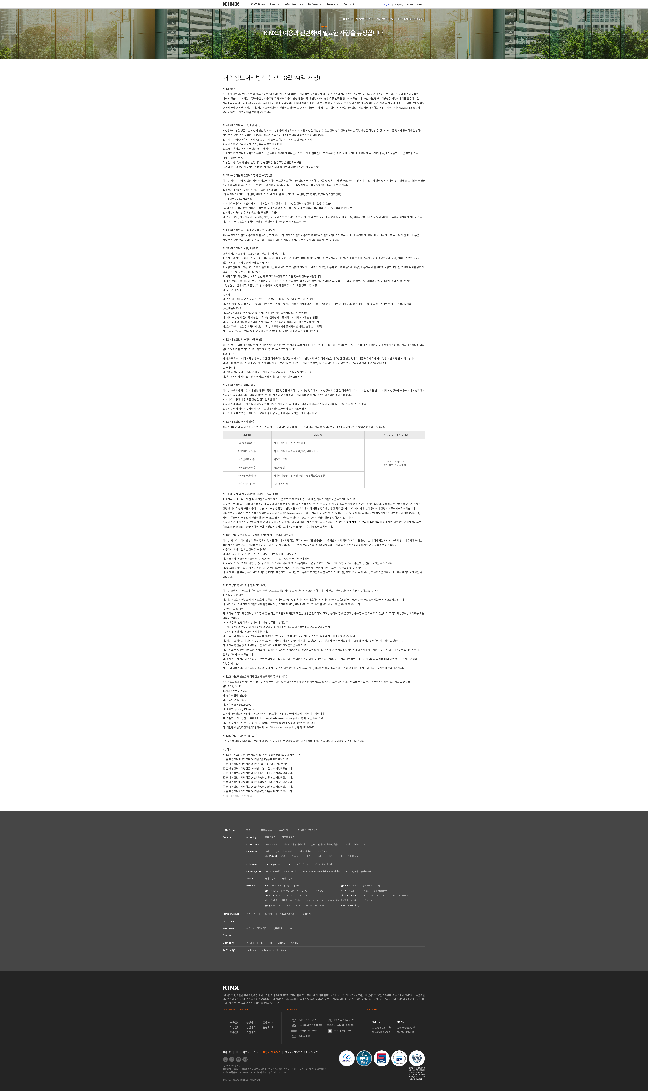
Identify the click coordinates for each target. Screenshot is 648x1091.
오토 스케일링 (317, 890)
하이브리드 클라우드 (299, 905)
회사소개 (250, 942)
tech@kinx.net (405, 1031)
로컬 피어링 (270, 837)
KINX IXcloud (353, 855)
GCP (308, 855)
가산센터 (234, 1027)
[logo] (231, 7)
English (419, 4)
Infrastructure (231, 914)
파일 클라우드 (383, 890)
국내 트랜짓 (270, 878)
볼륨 (353, 890)
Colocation (251, 864)
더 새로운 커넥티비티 (307, 830)
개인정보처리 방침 (365, 18)
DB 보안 (309, 900)
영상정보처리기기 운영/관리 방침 (301, 1052)
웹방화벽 (306, 864)
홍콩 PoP (268, 1022)
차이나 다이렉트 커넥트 (354, 844)
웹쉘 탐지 (368, 900)
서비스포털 (322, 851)
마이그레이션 (368, 895)
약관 (350, 18)
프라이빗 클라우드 (280, 905)
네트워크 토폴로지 (288, 913)
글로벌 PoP (268, 913)
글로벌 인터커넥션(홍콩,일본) (324, 844)
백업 (373, 890)
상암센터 (251, 1027)
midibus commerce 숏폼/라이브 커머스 (321, 871)
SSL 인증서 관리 (296, 900)
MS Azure (295, 855)
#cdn (283, 949)
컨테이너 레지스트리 (371, 885)
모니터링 (380, 895)
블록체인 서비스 (317, 905)
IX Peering (251, 837)
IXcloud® (250, 885)
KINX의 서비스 (285, 830)
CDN (299, 895)
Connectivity (252, 844)
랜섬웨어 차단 (356, 900)
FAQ (292, 928)
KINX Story (229, 830)
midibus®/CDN (253, 871)
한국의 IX (250, 830)
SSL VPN (330, 900)
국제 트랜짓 (287, 878)
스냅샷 (366, 890)
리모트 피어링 (288, 837)
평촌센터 (234, 1032)
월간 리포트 (391, 895)
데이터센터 (251, 913)
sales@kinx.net (381, 1031)
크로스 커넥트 (271, 844)
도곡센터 (234, 1022)
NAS (359, 890)
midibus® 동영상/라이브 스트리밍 (280, 871)
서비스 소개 (276, 885)
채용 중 (246, 1052)
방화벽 (297, 864)
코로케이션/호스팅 (272, 864)
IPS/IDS (316, 864)
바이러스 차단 (328, 864)
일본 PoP (268, 1027)
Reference (229, 921)
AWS (283, 855)
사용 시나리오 (304, 851)
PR (270, 942)
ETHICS (281, 942)
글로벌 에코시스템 (283, 851)
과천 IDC (387, 4)
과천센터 (251, 1032)
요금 (343, 905)
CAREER (295, 942)
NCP (330, 855)
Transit (249, 878)
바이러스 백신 (342, 900)
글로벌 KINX (266, 830)
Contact (228, 935)
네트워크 (278, 895)
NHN (340, 855)
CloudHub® (251, 851)
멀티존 (286, 885)
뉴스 (248, 928)
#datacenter (268, 949)
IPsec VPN (319, 900)
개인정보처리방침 (386, 18)
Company (398, 4)
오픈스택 (295, 885)
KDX (305, 895)
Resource (228, 928)
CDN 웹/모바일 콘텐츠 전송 (358, 871)
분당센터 (251, 1022)
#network (251, 949)
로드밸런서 (289, 895)
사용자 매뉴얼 (353, 905)
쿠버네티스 (355, 885)
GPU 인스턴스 (303, 890)
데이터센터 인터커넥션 (294, 844)
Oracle (319, 855)
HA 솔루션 (403, 895)
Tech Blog (229, 950)
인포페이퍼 (278, 928)
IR (262, 942)
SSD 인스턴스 (288, 890)
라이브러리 (262, 928)
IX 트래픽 (307, 913)
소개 (267, 851)
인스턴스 (276, 890)
